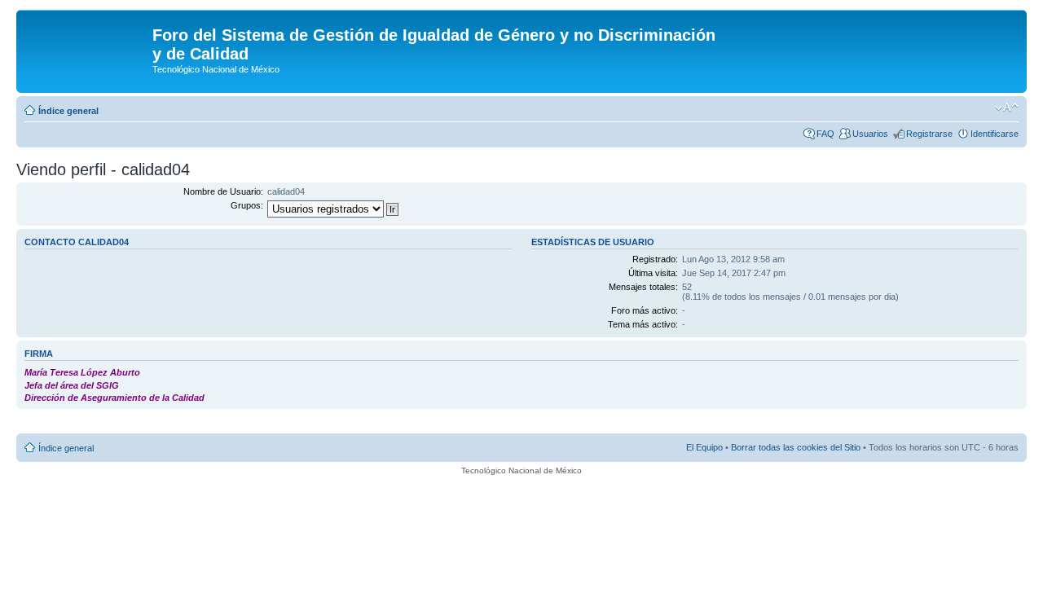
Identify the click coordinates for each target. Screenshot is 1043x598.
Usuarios (870, 134)
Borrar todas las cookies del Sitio (795, 447)
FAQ (825, 134)
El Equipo (704, 447)
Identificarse (994, 134)
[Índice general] (86, 40)
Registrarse (929, 134)
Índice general (68, 111)
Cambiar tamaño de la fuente (1007, 107)
